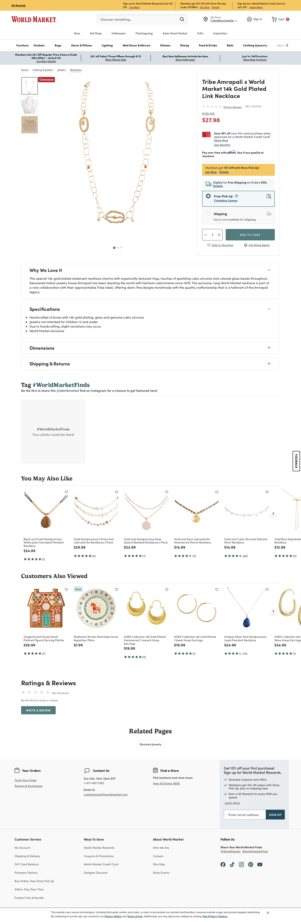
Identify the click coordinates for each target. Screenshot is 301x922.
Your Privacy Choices (214, 916)
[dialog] (150, 915)
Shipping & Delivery (27, 856)
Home (24, 69)
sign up (275, 815)
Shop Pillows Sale (115, 59)
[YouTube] (259, 864)
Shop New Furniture (254, 59)
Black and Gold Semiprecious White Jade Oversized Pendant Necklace (44, 542)
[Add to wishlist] (66, 492)
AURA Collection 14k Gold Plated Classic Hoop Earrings (195, 638)
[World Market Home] (34, 19)
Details (216, 7)
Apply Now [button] (221, 140)
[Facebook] (223, 864)
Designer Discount (96, 873)
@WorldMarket (231, 851)
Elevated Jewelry (151, 744)
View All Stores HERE (166, 783)
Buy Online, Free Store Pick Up (34, 881)
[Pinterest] (250, 864)
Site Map (159, 864)
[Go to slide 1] (114, 248)
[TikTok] (232, 864)
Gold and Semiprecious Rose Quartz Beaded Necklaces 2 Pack (146, 540)
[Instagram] (241, 864)
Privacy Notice (113, 916)
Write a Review (232, 107)
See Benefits (222, 145)
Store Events (161, 873)
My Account (22, 848)
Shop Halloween (185, 59)
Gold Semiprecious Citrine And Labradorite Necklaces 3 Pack (94, 540)
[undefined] (274, 45)
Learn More (256, 7)
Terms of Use (135, 916)
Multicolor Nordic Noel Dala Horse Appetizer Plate (96, 638)
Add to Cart (250, 235)
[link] (280, 19)
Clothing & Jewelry (43, 69)
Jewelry (62, 69)
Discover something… (116, 19)
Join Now (134, 7)
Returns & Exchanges (28, 786)
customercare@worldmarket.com (106, 794)
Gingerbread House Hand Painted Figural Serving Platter (44, 638)
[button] (22, 45)
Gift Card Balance (27, 864)
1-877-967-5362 (94, 783)
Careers (158, 856)
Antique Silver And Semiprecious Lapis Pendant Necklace (245, 638)
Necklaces (75, 69)
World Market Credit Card (101, 864)
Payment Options (26, 873)
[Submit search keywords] (182, 19)
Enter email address (244, 815)
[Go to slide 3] (121, 247)
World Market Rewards (99, 848)
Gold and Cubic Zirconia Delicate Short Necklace (245, 540)
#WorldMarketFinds (255, 851)
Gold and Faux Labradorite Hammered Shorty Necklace (192, 540)
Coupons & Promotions (99, 856)
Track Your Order (26, 780)
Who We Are (161, 848)
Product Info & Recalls (29, 898)
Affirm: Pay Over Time (29, 889)
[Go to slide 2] (118, 247)
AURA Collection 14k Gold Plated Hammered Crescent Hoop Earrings (145, 640)
